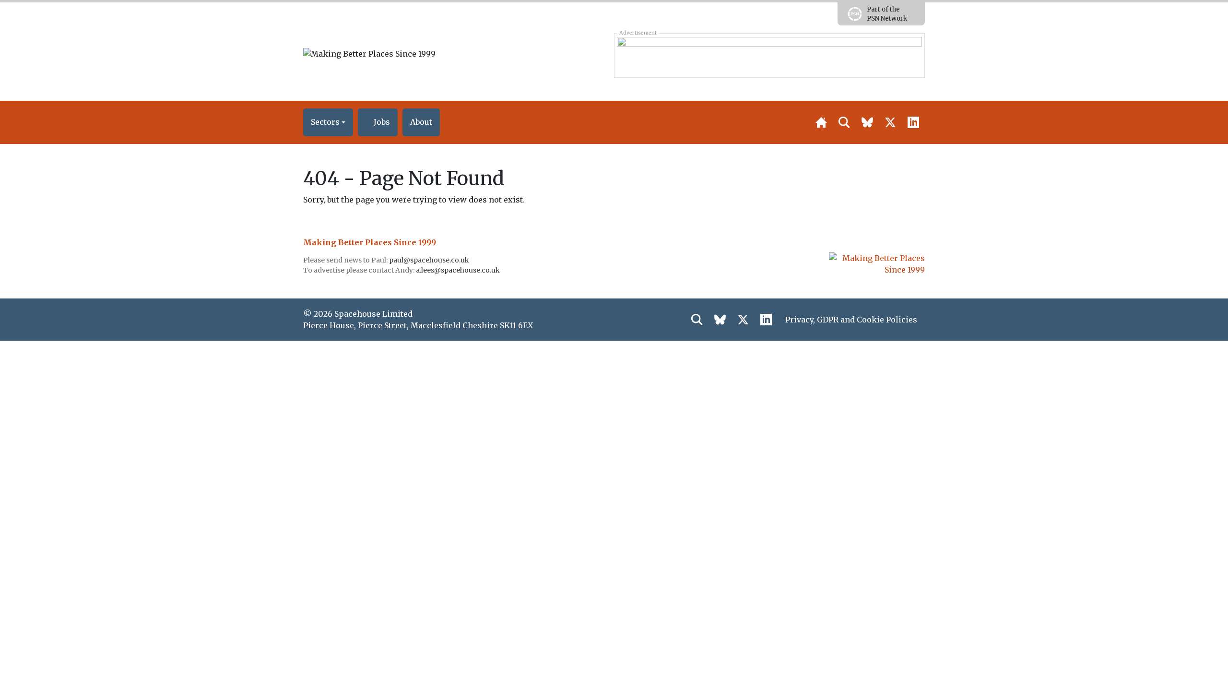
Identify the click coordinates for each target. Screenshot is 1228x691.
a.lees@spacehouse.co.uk (458, 270)
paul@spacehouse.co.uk (430, 260)
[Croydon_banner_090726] (769, 55)
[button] (328, 122)
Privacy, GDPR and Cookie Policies (851, 319)
